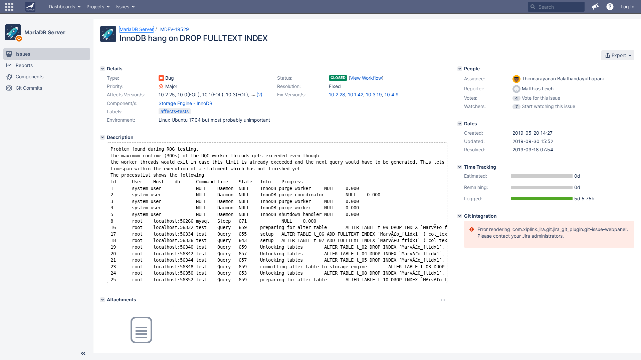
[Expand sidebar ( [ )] (83, 353)
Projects (95, 6)
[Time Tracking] (459, 167)
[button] (9, 6)
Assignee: (474, 78)
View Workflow (366, 78)
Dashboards (62, 6)
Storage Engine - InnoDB (185, 103)
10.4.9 (392, 94)
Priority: (115, 86)
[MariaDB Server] (13, 32)
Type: (113, 78)
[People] (459, 68)
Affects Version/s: (126, 94)
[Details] (102, 68)
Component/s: (122, 103)
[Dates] (459, 123)
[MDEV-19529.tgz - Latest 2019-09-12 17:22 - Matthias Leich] (140, 330)
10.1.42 (355, 94)
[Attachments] (102, 299)
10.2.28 (337, 94)
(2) (259, 94)
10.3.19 (374, 94)
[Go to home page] (30, 6)
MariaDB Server (44, 32)
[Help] (610, 6)
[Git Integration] (459, 216)
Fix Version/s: (291, 94)
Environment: (121, 120)
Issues (122, 6)
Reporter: (474, 88)
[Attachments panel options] (443, 300)
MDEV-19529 (174, 29)
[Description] (102, 137)
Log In (627, 6)
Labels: (115, 111)
